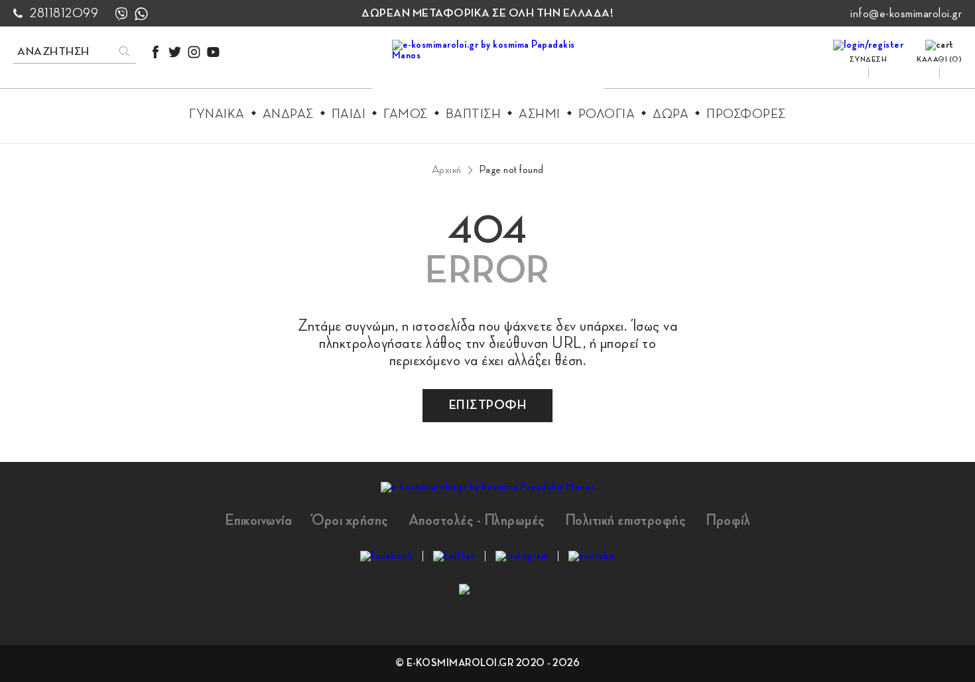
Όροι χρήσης (350, 520)
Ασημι (539, 114)
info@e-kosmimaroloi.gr (906, 13)
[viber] (121, 14)
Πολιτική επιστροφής (625, 520)
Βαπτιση (473, 114)
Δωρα (670, 114)
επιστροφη (488, 405)
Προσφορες (746, 114)
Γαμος (405, 114)
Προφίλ (728, 520)
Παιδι (349, 114)
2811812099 (64, 13)
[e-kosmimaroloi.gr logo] (488, 67)
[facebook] (155, 52)
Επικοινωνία (258, 520)
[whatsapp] (141, 14)
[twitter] (174, 52)
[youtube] (213, 52)
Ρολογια (606, 114)
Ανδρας (288, 114)
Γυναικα (217, 114)
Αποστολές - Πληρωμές (477, 520)
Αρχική (447, 170)
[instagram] (194, 52)
